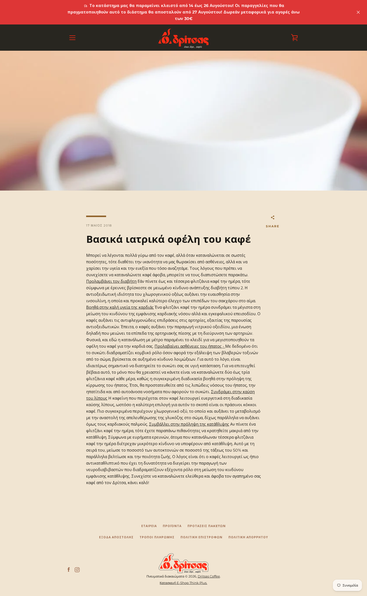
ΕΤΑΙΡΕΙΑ (149, 526)
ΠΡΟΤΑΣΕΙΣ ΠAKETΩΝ (206, 526)
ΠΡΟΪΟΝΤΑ (172, 526)
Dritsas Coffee (209, 576)
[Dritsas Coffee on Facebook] (68, 569)
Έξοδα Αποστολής (116, 537)
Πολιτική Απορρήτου (248, 537)
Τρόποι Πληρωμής (157, 537)
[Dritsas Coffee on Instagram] (77, 569)
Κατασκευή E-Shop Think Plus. (183, 583)
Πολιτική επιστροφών (201, 537)
